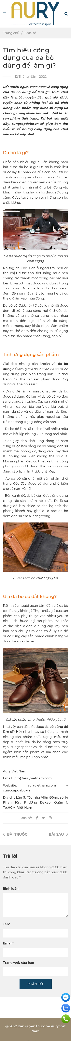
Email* (8, 943)
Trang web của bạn (18, 962)
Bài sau (56, 834)
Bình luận (11, 888)
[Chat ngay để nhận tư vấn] (65, 997)
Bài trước (17, 834)
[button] (66, 13)
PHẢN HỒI (35, 984)
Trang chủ (11, 33)
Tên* (6, 924)
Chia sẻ (30, 33)
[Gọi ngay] (65, 1018)
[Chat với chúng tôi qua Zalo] (65, 1008)
